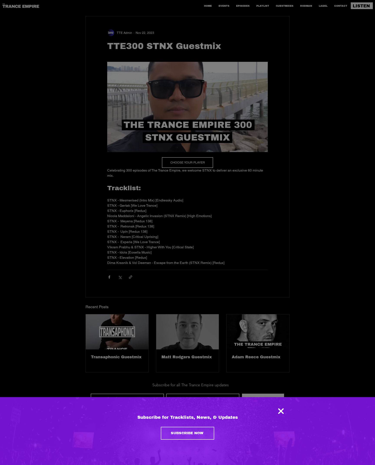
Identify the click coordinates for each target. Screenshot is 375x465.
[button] (281, 411)
